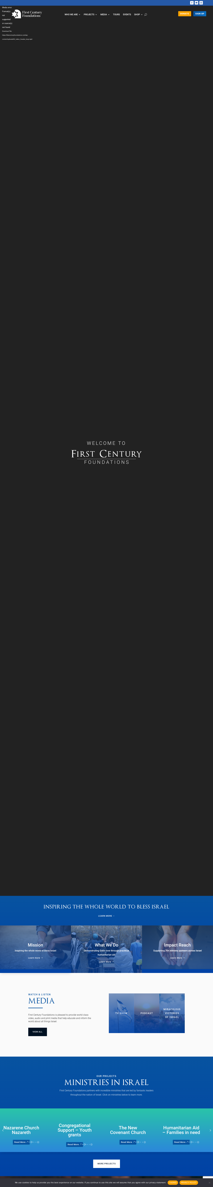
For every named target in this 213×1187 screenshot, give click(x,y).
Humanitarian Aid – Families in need (133, 1130)
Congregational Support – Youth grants (27, 1130)
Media (103, 15)
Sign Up (199, 13)
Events (127, 15)
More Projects (107, 1163)
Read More (25, 1144)
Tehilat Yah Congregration (186, 1130)
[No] (209, 1182)
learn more (105, 916)
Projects (89, 15)
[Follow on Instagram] (201, 3)
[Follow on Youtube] (196, 3)
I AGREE (173, 1182)
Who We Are (71, 15)
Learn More (105, 962)
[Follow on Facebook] (192, 3)
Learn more (34, 958)
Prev (3, 1130)
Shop (137, 15)
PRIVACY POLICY (189, 1182)
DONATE (184, 13)
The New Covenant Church (80, 1130)
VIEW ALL (38, 1032)
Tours (116, 15)
